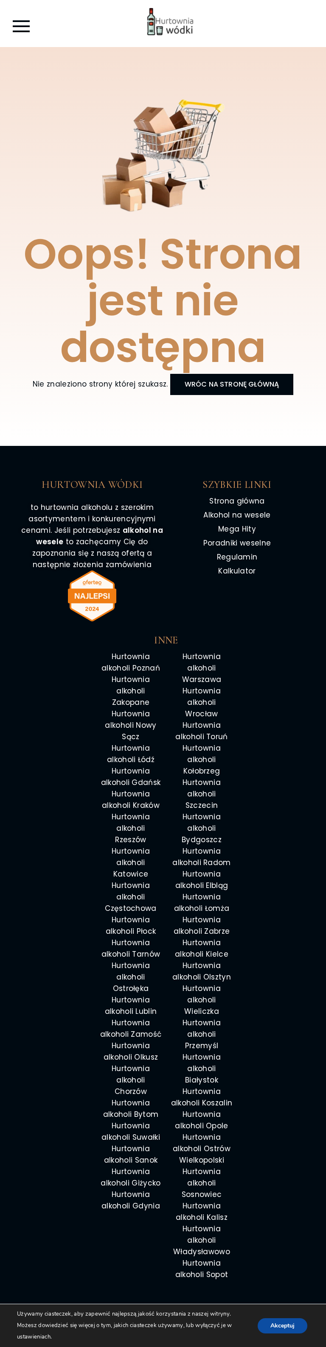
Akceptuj (282, 1326)
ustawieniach (34, 1337)
